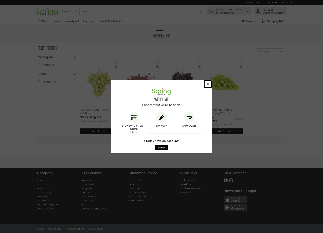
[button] (134, 123)
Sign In (162, 147)
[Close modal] (208, 84)
